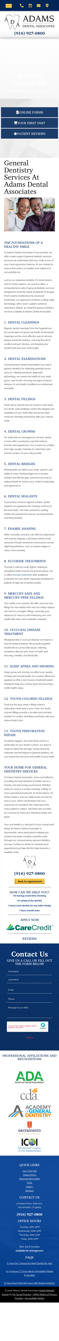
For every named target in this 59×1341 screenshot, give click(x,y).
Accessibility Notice (34, 1298)
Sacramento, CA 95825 (29, 1207)
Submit (29, 1037)
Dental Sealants (22, 496)
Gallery (29, 1186)
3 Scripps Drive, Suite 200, (29, 1203)
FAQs (29, 1183)
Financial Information (29, 1179)
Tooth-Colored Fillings (31, 698)
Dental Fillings (21, 399)
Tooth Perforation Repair (24, 733)
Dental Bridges (21, 464)
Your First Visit (30, 1171)
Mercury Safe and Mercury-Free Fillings (24, 595)
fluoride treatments (22, 575)
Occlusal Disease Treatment (22, 631)
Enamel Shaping (22, 528)
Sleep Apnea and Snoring (32, 666)
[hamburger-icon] (9, 6)
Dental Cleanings (23, 322)
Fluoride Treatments (27, 561)
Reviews (29, 1190)
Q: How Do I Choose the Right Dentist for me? (29, 1263)
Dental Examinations (27, 358)
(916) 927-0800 (29, 33)
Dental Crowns (21, 431)
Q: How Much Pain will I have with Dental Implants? (29, 1283)
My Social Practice (21, 1294)
